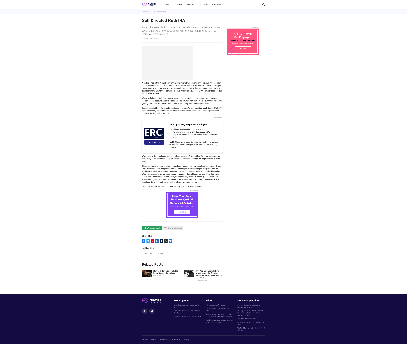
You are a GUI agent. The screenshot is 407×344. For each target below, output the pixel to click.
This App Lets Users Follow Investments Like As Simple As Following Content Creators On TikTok (250, 313)
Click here (146, 186)
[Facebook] (144, 311)
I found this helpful (153, 228)
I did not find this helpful (174, 228)
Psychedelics (216, 5)
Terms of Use (176, 340)
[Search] (263, 4)
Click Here (182, 212)
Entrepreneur (190, 5)
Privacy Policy (164, 340)
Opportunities (148, 254)
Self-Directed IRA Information (215, 305)
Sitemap (186, 340)
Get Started (154, 142)
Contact (154, 340)
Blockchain (204, 5)
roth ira (160, 254)
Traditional (166, 5)
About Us (145, 340)
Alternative (178, 5)
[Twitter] (152, 311)
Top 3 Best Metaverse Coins (246, 319)
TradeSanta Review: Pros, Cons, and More (187, 316)
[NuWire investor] (149, 4)
